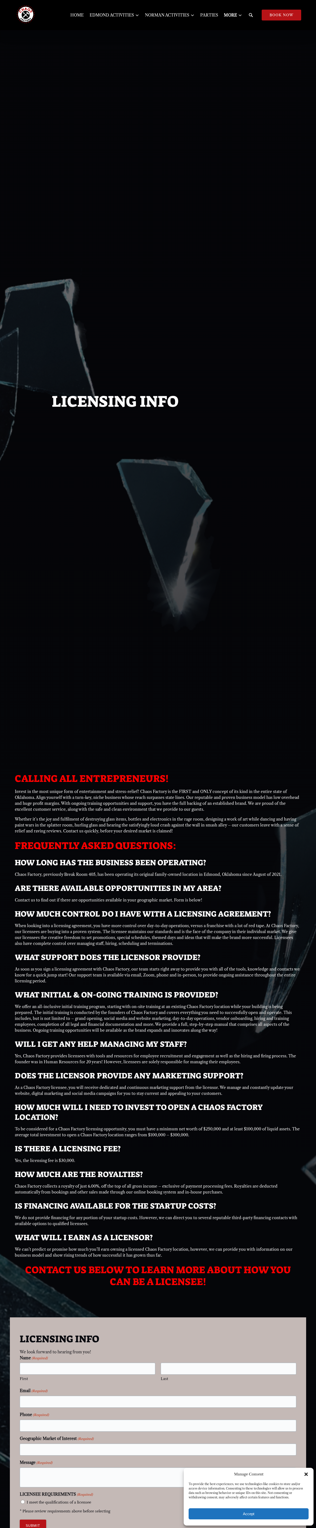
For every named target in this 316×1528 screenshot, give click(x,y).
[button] (306, 1474)
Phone (34, 1414)
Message (36, 1462)
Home (77, 15)
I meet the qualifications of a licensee (59, 1502)
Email (33, 1390)
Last (164, 1378)
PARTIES (209, 15)
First (24, 1378)
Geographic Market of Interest (57, 1438)
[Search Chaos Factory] (251, 15)
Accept (248, 1514)
